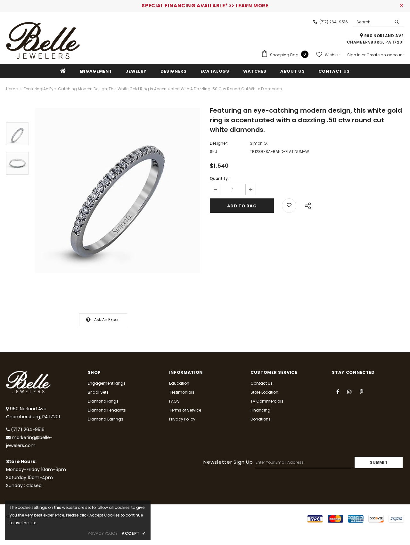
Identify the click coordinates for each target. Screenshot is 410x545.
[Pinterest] (361, 391)
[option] (117, 190)
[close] (401, 6)
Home (12, 89)
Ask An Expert (107, 319)
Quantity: (219, 178)
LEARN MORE (252, 5)
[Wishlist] (289, 205)
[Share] (306, 204)
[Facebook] (337, 391)
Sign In (354, 55)
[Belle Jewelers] (43, 40)
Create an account (385, 55)
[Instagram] (349, 391)
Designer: (219, 143)
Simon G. (259, 143)
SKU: (214, 151)
